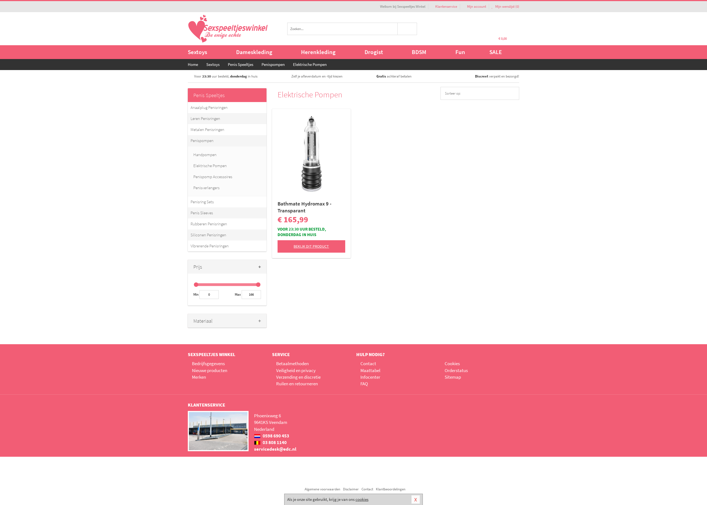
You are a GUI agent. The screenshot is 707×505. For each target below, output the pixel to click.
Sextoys (197, 52)
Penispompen (202, 140)
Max (238, 294)
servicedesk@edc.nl (275, 449)
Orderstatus (456, 370)
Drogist (374, 52)
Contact (368, 363)
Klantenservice (446, 6)
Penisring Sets (202, 201)
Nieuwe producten (209, 370)
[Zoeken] (407, 29)
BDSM (419, 52)
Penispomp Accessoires (212, 176)
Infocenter (370, 377)
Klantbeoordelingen (390, 489)
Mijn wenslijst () (506, 6)
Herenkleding (318, 52)
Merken (199, 377)
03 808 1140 (274, 442)
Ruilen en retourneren (297, 384)
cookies (361, 499)
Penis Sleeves (202, 212)
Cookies (452, 363)
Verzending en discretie (298, 377)
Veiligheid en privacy (296, 370)
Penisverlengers (206, 187)
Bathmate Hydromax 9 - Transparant (304, 207)
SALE (495, 52)
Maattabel (370, 370)
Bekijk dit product (311, 246)
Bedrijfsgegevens (208, 363)
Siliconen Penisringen (208, 234)
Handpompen (205, 154)
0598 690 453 (275, 436)
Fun (460, 52)
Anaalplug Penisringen (209, 107)
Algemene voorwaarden (322, 489)
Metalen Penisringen (207, 129)
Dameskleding (254, 52)
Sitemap (453, 377)
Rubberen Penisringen (209, 223)
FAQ (364, 384)
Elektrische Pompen (210, 165)
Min (196, 294)
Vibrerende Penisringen (210, 246)
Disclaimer (351, 489)
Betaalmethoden (292, 363)
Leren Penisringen (205, 118)
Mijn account (476, 6)
